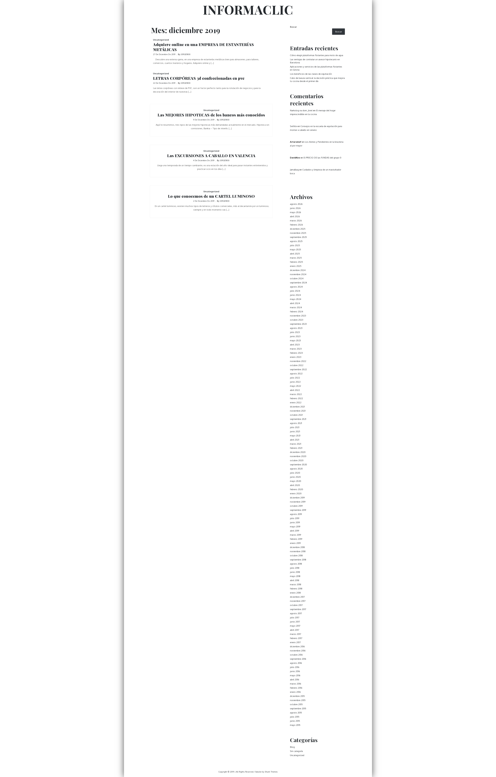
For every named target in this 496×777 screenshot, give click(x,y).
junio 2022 (295, 382)
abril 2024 (295, 303)
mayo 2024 (295, 299)
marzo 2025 (296, 258)
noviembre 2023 (298, 315)
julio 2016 (294, 667)
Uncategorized (161, 40)
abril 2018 (294, 580)
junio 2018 (295, 572)
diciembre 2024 (297, 270)
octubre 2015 (296, 704)
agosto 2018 (296, 563)
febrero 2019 (296, 539)
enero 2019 (295, 543)
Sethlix (293, 126)
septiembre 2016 (298, 659)
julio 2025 (295, 245)
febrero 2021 (296, 448)
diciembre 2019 (297, 497)
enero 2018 (295, 592)
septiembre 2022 (298, 369)
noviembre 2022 (298, 361)
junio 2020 (295, 477)
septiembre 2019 (298, 510)
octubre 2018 (296, 555)
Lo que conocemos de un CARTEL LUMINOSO (211, 196)
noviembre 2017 (297, 601)
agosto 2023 (296, 328)
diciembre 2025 (297, 229)
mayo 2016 (295, 675)
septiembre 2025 (298, 237)
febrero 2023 (296, 353)
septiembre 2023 (298, 324)
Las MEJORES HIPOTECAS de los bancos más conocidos (211, 114)
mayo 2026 (295, 212)
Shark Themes (271, 772)
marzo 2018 (295, 584)
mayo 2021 (295, 435)
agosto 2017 (296, 613)
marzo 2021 (295, 444)
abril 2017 (294, 630)
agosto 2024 (296, 286)
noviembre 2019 (297, 501)
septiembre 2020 (298, 464)
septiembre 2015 (298, 708)
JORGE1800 (186, 54)
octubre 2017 (296, 605)
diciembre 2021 (297, 406)
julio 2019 (294, 518)
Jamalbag (294, 169)
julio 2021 (294, 427)
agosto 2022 (296, 373)
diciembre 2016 (297, 646)
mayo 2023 (295, 340)
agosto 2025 (296, 241)
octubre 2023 (296, 320)
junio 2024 (295, 295)
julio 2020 (295, 473)
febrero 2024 (296, 311)
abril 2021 (294, 439)
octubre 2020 (296, 460)
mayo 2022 (295, 386)
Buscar (293, 27)
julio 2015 (294, 716)
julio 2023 (295, 332)
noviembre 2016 (297, 650)
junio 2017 (295, 621)
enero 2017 (295, 642)
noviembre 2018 (297, 551)
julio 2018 (294, 568)
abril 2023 (295, 344)
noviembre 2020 (298, 456)
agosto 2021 (296, 423)
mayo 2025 (295, 249)
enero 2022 (295, 402)
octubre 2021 (296, 415)
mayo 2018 (295, 576)
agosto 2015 (296, 712)
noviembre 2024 (298, 274)
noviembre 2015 (297, 700)
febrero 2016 (296, 688)
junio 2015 (295, 721)
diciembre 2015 (297, 696)
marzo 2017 (295, 634)
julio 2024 (295, 291)
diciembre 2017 (297, 597)
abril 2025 (295, 253)
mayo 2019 (295, 526)
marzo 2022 (296, 394)
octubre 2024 (296, 278)
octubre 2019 (296, 506)
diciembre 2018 (297, 547)
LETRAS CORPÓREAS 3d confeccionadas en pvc (199, 78)
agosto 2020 (296, 468)
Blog (292, 747)
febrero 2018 (296, 588)
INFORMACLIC (248, 9)
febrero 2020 (296, 489)
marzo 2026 (296, 220)
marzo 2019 (295, 535)
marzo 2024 (296, 307)
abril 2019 (294, 530)
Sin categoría (296, 751)
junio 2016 (295, 671)
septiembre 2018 (298, 559)
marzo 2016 (295, 683)
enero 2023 (295, 357)
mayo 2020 (295, 481)
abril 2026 (295, 216)
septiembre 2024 (298, 282)
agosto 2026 (296, 204)
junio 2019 (295, 522)
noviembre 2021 (297, 410)
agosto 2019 (296, 514)
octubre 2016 (296, 654)
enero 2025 (295, 266)
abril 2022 (295, 390)
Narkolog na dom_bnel (301, 110)
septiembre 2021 (298, 419)
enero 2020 (295, 493)
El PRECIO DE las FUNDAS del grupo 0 (322, 157)
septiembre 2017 (298, 609)
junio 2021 (295, 431)
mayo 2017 (295, 626)
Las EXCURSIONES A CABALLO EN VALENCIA (211, 155)
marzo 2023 (296, 348)
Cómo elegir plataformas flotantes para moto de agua (316, 55)
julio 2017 (294, 617)
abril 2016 (294, 679)
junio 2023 (295, 336)
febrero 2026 (296, 224)
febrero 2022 (296, 398)
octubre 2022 (296, 365)
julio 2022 (295, 377)
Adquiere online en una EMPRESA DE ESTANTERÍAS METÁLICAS (203, 47)
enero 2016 (295, 692)
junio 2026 (295, 208)
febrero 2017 (296, 638)
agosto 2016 (296, 663)
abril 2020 (295, 485)
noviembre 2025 (298, 233)
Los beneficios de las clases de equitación (311, 74)
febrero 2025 (296, 262)
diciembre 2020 (297, 452)
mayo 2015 (295, 725)
